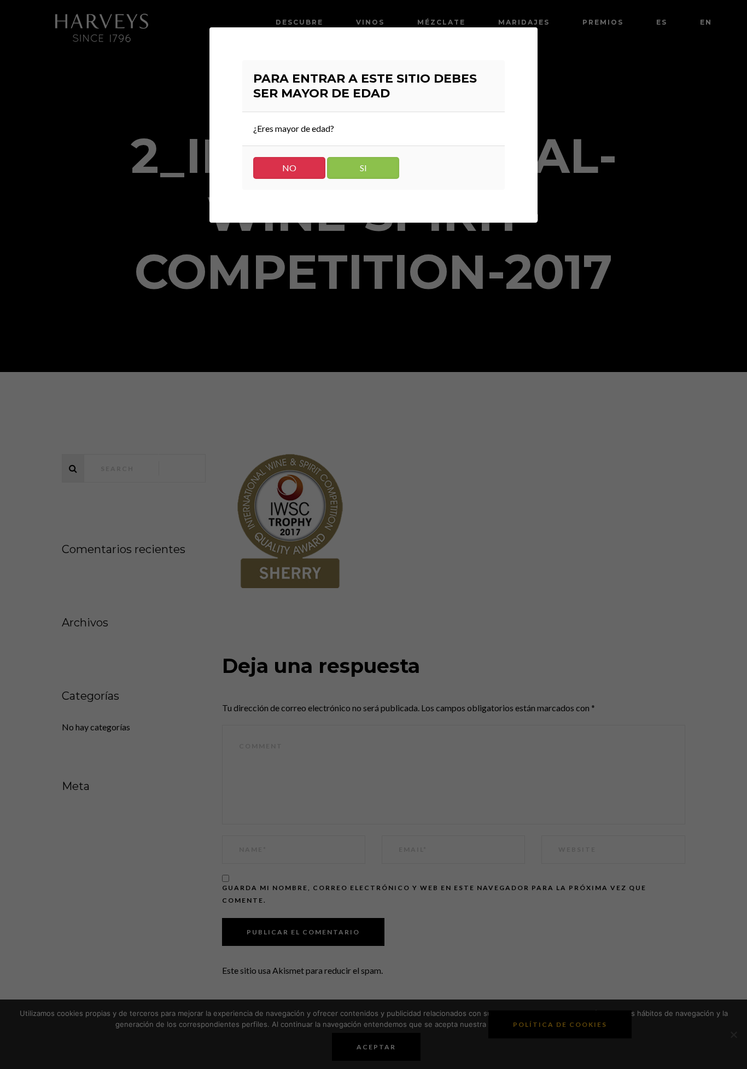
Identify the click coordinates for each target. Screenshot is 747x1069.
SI (363, 167)
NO (289, 167)
